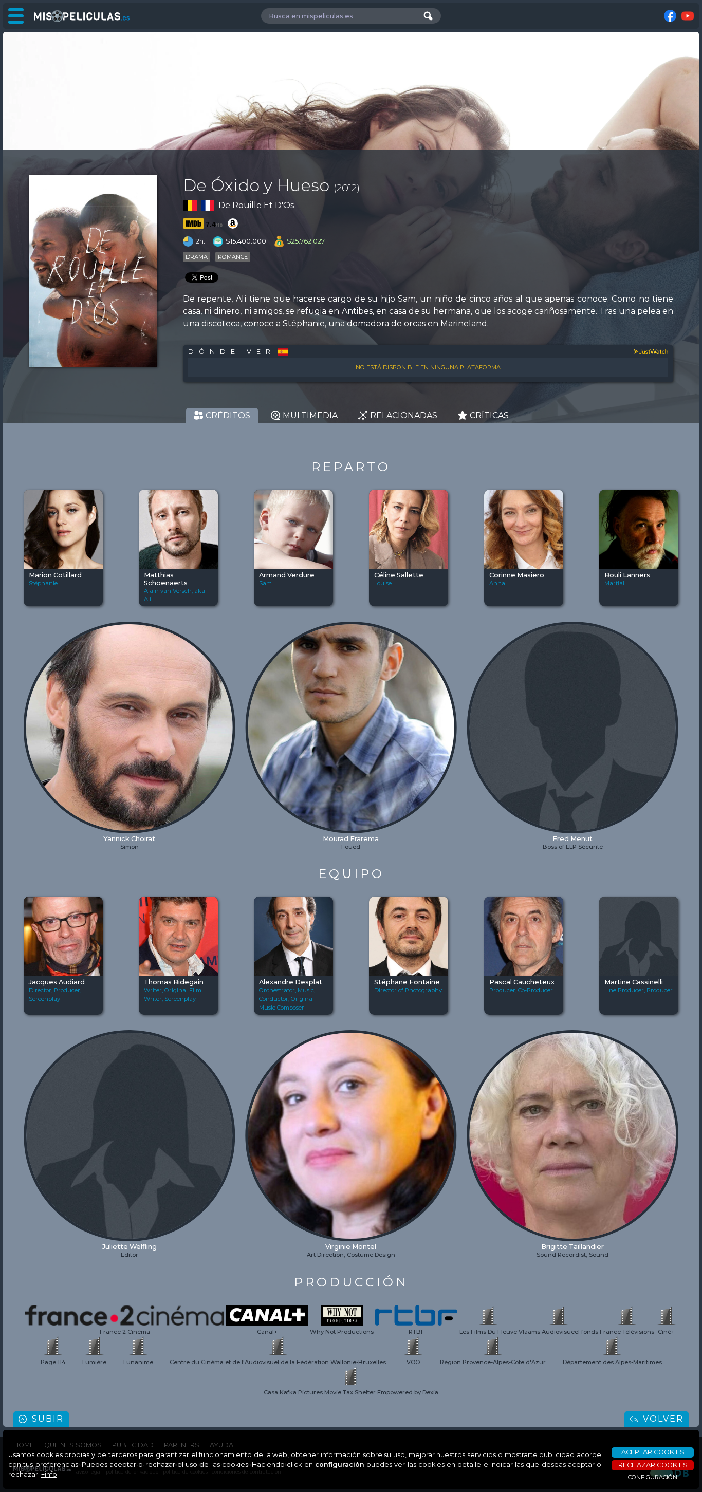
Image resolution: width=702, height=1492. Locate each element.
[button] (32, 702)
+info (49, 1474)
